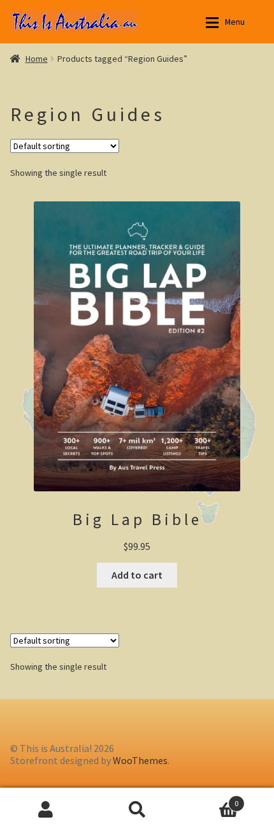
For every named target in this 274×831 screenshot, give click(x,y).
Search (136, 809)
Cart (211, 798)
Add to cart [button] (137, 574)
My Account (45, 809)
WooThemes (140, 760)
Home (36, 58)
